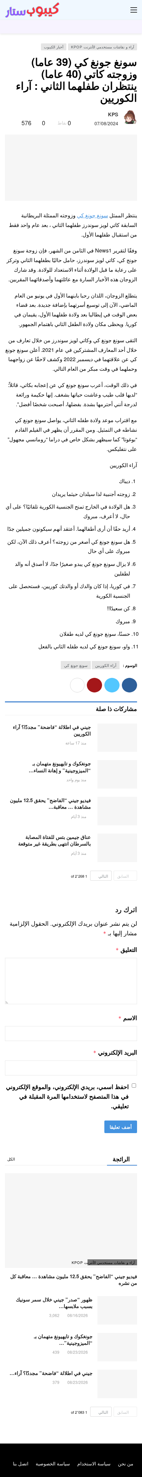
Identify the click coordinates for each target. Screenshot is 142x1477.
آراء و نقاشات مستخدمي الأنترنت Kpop (102, 46)
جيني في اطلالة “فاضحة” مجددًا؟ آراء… (51, 1373)
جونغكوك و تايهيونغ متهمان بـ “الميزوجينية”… (63, 1339)
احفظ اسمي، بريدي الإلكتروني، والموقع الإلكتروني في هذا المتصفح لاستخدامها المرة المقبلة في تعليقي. (67, 1096)
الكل (11, 1159)
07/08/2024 (106, 123)
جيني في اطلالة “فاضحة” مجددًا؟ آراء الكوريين (52, 730)
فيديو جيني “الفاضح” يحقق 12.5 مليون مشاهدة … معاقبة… (50, 803)
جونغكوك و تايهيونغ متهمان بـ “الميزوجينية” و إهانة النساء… (60, 767)
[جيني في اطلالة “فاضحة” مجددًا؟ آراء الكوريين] (117, 738)
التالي (103, 876)
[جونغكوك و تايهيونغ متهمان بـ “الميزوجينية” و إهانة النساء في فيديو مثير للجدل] (117, 774)
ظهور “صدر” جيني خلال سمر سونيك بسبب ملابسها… (54, 1303)
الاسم (127, 1017)
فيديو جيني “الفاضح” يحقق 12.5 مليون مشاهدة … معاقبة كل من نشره (73, 1279)
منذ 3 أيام (78, 816)
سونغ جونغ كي (92, 215)
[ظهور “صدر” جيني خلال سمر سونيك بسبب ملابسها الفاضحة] (117, 1310)
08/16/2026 (77, 1315)
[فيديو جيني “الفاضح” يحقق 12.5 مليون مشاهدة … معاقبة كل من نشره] (117, 811)
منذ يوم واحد (76, 779)
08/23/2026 (77, 1352)
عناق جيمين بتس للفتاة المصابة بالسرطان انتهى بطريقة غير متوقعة (54, 840)
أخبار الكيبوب (53, 46)
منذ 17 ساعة (75, 742)
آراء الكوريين (105, 665)
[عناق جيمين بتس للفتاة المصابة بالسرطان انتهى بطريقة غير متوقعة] (117, 848)
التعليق (126, 949)
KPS (113, 114)
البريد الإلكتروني (115, 1052)
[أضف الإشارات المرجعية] (14, 122)
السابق (123, 876)
